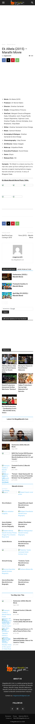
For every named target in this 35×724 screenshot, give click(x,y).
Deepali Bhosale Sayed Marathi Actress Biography (25, 505)
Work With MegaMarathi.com (21, 718)
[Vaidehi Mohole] (9, 535)
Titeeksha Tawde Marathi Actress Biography (23, 563)
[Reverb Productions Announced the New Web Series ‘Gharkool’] (9, 378)
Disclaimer (8, 716)
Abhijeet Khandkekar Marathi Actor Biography (24, 524)
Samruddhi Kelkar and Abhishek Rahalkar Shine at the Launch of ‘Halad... (23, 640)
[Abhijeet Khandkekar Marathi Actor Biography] (25, 515)
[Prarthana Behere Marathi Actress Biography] (25, 573)
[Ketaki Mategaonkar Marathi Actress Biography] (25, 535)
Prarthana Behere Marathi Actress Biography (24, 582)
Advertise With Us (23, 716)
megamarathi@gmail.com (21, 696)
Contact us (9, 718)
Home (3, 44)
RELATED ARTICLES (9, 269)
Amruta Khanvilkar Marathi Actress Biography (8, 582)
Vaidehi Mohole (7, 541)
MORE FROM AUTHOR (24, 269)
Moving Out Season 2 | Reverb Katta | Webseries (25, 368)
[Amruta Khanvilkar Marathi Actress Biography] (9, 573)
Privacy (15, 716)
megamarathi (7, 55)
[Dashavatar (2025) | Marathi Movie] (7, 276)
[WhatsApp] (17, 60)
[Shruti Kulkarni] (9, 496)
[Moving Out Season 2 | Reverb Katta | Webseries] (25, 359)
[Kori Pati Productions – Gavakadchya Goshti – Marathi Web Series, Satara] (9, 400)
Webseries (6, 350)
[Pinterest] (13, 60)
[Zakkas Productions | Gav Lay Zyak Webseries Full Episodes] (25, 378)
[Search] (32, 2)
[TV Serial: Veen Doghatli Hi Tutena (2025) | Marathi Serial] (7, 625)
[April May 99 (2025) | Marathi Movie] (7, 295)
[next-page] (6, 303)
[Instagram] (17, 709)
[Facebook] (4, 60)
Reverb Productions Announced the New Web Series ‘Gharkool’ (9, 387)
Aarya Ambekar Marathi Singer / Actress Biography (8, 524)
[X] (8, 60)
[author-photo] (17, 254)
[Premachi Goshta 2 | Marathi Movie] (7, 286)
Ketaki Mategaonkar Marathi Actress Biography (24, 543)
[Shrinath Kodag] (9, 554)
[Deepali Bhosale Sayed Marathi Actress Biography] (25, 496)
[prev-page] (3, 303)
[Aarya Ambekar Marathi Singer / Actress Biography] (9, 515)
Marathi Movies (11, 44)
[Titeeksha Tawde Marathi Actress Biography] (25, 554)
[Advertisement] (17, 23)
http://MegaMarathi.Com (17, 260)
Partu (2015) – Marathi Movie (26, 236)
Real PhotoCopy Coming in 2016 (7, 236)
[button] (3, 2)
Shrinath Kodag (7, 561)
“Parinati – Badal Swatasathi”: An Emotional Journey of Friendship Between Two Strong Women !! (22, 476)
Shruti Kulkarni (6, 503)
